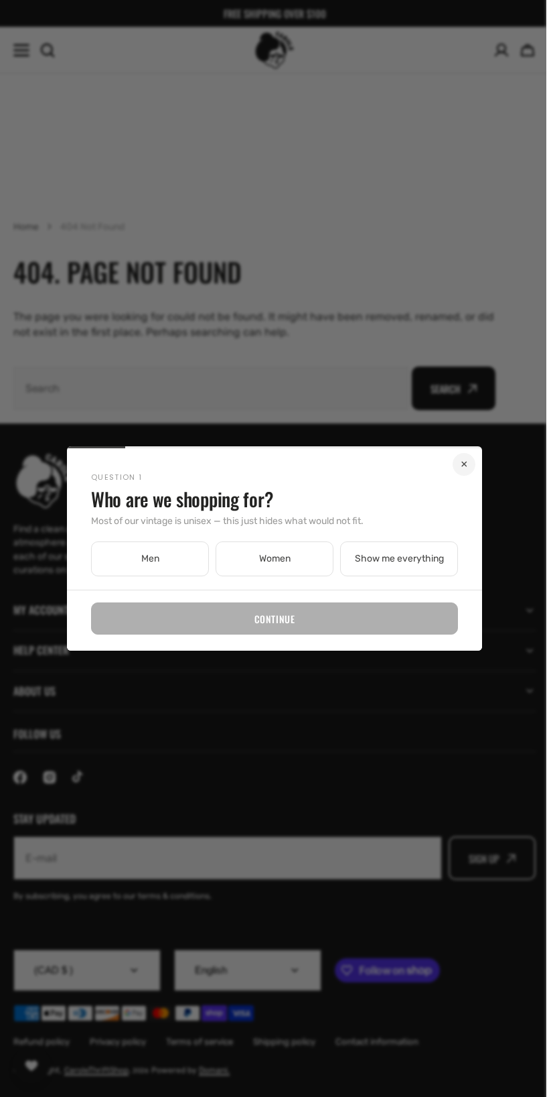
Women (269, 558)
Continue (269, 619)
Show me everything (394, 558)
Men (145, 558)
